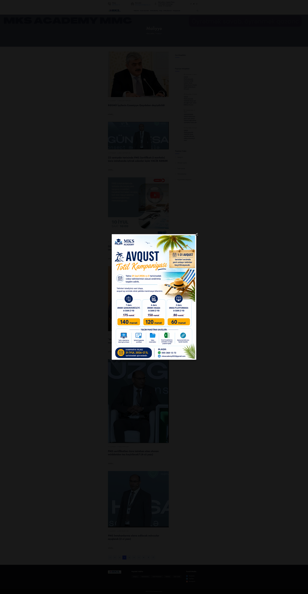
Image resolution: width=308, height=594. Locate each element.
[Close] (196, 234)
